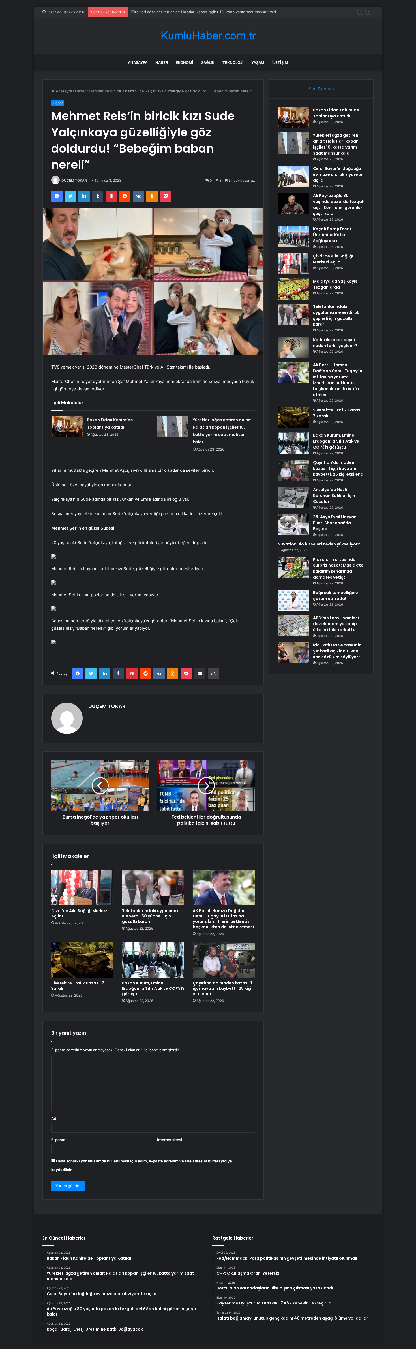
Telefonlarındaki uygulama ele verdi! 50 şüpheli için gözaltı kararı (150, 916)
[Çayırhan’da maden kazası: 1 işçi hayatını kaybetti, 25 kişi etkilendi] (224, 960)
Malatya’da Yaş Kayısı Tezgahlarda (336, 284)
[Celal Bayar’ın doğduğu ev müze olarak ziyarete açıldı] (293, 176)
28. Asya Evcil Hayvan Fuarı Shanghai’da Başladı (335, 523)
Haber (161, 62)
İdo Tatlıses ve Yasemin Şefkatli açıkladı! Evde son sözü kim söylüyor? (337, 651)
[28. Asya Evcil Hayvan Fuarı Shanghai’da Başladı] (293, 524)
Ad (55, 1118)
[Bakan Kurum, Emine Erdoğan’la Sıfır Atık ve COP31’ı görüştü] (153, 960)
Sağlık (208, 62)
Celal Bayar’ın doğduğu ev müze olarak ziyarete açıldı (176, 12)
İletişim (280, 62)
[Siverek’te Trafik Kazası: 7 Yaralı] (82, 960)
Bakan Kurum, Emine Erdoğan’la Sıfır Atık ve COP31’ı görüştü (153, 988)
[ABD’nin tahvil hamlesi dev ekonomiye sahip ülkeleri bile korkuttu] (293, 625)
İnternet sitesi (169, 1139)
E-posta (59, 1139)
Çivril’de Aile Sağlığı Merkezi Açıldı (79, 913)
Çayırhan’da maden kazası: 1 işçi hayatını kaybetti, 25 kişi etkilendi (222, 988)
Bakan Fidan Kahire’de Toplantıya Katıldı (336, 113)
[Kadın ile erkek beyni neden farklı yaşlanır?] (293, 347)
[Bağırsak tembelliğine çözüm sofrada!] (293, 600)
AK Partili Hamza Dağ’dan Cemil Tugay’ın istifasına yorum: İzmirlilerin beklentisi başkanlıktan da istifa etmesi (223, 919)
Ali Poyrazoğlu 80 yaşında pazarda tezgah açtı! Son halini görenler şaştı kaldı (338, 204)
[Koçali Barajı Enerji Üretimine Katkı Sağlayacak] (293, 236)
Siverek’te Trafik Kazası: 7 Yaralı (77, 985)
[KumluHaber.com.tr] (208, 36)
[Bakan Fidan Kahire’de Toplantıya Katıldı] (67, 426)
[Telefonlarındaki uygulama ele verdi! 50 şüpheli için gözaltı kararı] (153, 887)
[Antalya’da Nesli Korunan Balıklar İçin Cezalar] (293, 497)
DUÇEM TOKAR (74, 180)
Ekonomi (184, 62)
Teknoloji (232, 62)
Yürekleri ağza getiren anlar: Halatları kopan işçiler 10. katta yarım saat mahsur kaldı (336, 144)
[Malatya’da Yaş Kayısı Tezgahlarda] (293, 289)
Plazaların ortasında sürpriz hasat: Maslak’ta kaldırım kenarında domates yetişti (338, 568)
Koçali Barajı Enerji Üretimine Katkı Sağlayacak (332, 235)
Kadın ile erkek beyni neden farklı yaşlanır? (335, 342)
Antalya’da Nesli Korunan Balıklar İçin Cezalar (334, 495)
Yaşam (257, 62)
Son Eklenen (321, 89)
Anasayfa (137, 62)
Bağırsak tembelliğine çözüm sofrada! (335, 595)
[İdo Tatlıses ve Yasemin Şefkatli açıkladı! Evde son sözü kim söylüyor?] (293, 652)
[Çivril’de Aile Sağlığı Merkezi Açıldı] (82, 887)
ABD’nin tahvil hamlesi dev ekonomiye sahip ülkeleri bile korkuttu (336, 624)
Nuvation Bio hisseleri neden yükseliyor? (319, 544)
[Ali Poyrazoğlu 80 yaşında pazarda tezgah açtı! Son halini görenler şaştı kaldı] (293, 203)
